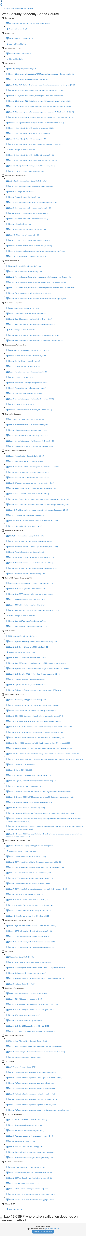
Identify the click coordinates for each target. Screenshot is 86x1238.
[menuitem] (1, 5)
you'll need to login (52, 1228)
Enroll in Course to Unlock (43, 1231)
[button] (1, 2)
